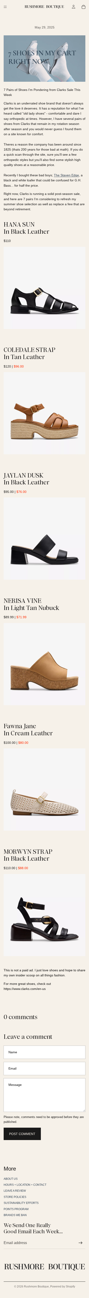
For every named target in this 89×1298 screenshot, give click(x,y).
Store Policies (15, 1197)
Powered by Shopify (62, 1286)
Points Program (16, 1209)
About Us (11, 1178)
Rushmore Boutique (36, 1286)
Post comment (22, 1134)
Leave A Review (15, 1191)
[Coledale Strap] (44, 413)
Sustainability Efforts (21, 1203)
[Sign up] (80, 1243)
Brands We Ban (15, 1215)
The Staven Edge (66, 175)
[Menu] (5, 7)
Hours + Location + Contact (25, 1184)
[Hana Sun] (44, 288)
